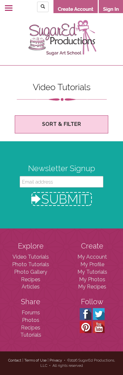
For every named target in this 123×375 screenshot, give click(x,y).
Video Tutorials (30, 257)
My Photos (92, 279)
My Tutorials (92, 272)
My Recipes (92, 287)
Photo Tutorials (30, 264)
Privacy (56, 360)
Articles (31, 287)
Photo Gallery (30, 272)
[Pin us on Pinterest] (85, 327)
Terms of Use (35, 360)
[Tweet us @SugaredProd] (98, 313)
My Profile (92, 264)
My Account (92, 257)
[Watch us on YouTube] (98, 327)
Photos (30, 320)
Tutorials (30, 335)
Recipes (30, 279)
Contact (14, 360)
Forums (31, 312)
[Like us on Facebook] (85, 313)
